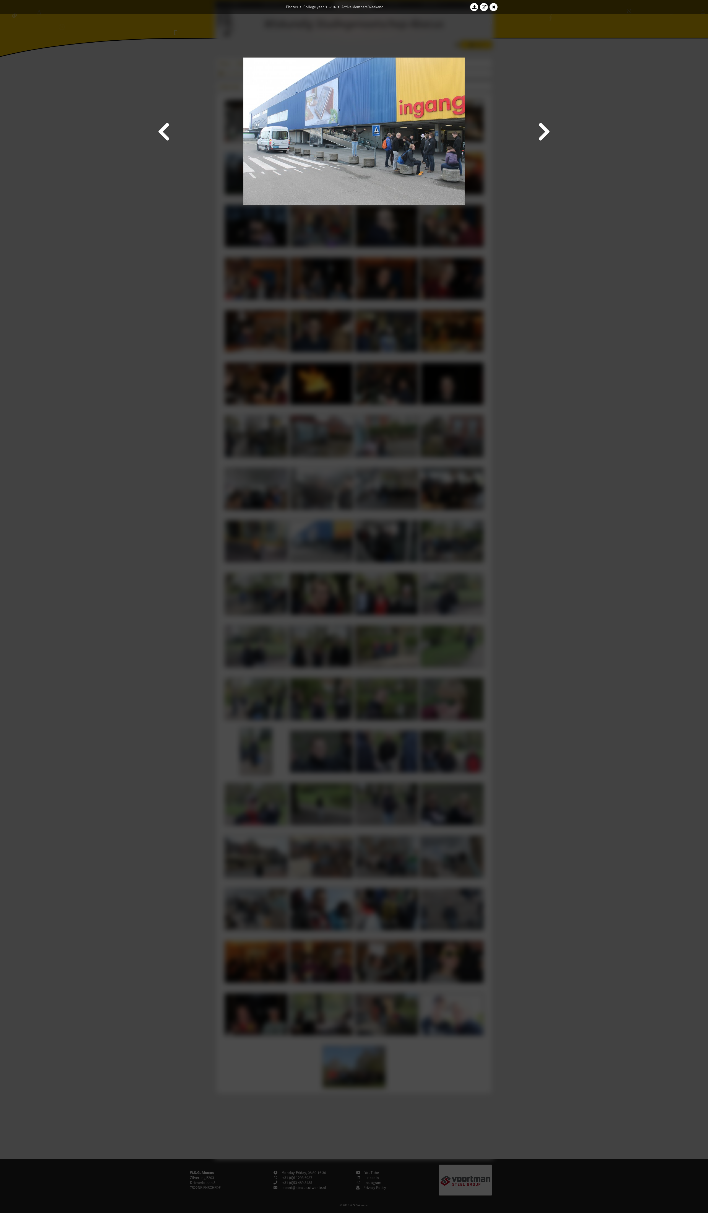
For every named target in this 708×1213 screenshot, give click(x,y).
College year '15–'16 (319, 6)
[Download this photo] (474, 7)
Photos (292, 6)
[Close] (494, 7)
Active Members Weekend (363, 6)
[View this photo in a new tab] (484, 7)
